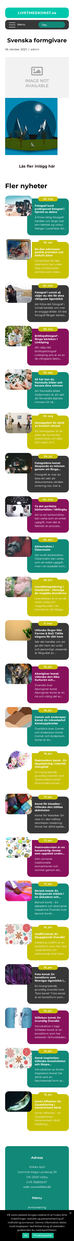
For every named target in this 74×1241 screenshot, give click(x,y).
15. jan (48, 1051)
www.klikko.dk (41, 1187)
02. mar (48, 285)
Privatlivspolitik (43, 1235)
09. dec (48, 539)
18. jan (48, 667)
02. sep (48, 372)
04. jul (48, 456)
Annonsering (37, 1207)
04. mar (48, 499)
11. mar (48, 623)
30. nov (48, 329)
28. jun (48, 580)
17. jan (48, 797)
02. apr (48, 242)
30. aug (48, 416)
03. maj (48, 199)
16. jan (48, 927)
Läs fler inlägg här (37, 166)
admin (35, 49)
